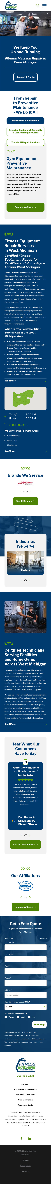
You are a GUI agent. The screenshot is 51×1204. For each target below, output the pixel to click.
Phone (11, 1017)
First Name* (9, 942)
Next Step (39, 1024)
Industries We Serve (25, 1095)
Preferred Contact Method (16, 1014)
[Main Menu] (44, 6)
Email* (7, 966)
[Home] (11, 5)
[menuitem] (26, 1154)
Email (22, 1017)
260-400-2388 (18, 425)
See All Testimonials (24, 844)
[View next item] (31, 492)
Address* (8, 990)
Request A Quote (25, 77)
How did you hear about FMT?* (17, 1002)
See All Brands (24, 501)
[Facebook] (21, 1138)
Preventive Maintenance (25, 1089)
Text (33, 1017)
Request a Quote (25, 1105)
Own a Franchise (25, 1100)
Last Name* (9, 954)
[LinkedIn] (29, 1138)
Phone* (8, 978)
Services (25, 1084)
